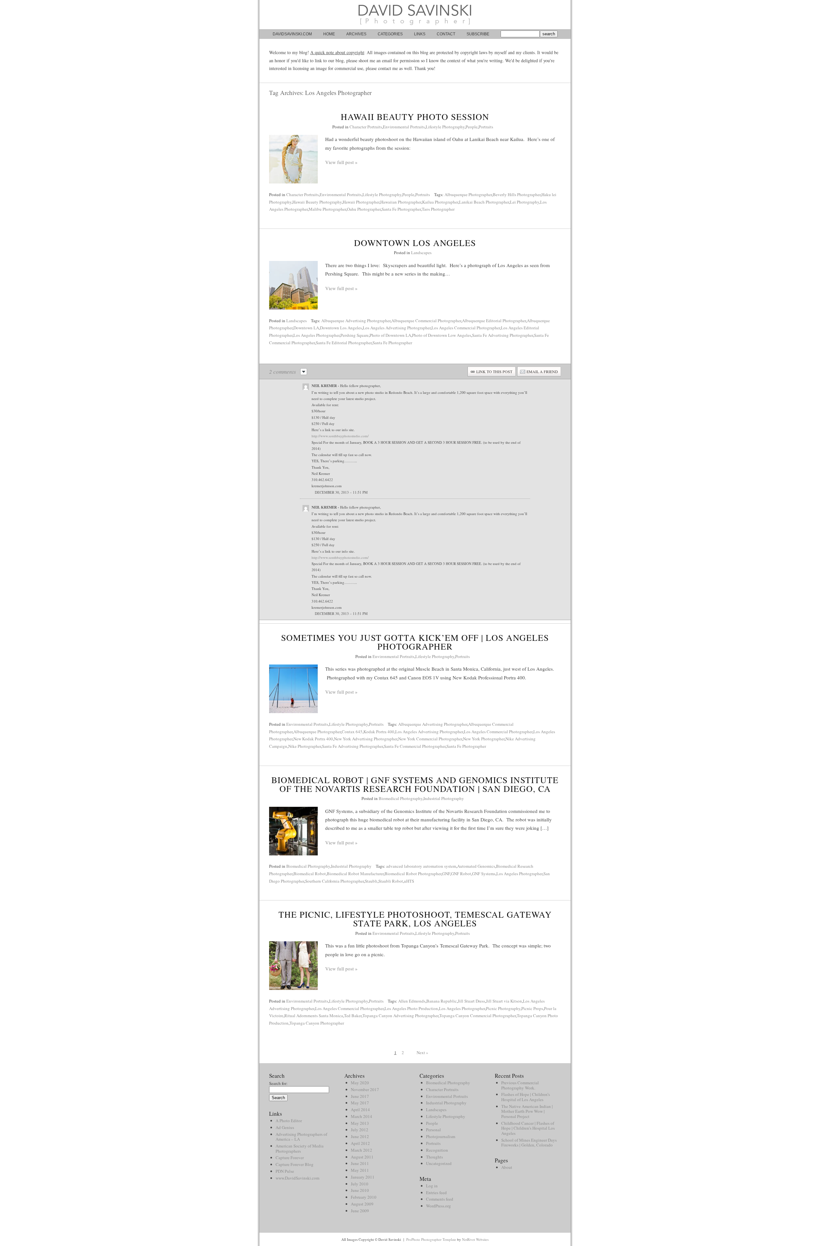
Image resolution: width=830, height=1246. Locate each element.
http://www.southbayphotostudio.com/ (340, 435)
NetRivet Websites (475, 1239)
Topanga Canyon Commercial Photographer (477, 1015)
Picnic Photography (503, 1008)
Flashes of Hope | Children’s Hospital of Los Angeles (525, 1096)
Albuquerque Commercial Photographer (426, 320)
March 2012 (361, 1150)
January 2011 (362, 1177)
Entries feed (436, 1192)
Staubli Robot (390, 881)
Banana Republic (441, 1001)
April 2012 (360, 1143)
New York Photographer (483, 739)
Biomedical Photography (400, 798)
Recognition (437, 1150)
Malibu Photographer (327, 209)
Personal (433, 1130)
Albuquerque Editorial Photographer (494, 320)
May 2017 (360, 1103)
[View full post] (293, 159)
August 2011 (362, 1157)
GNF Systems (483, 873)
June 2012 (360, 1136)
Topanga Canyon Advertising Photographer (400, 1015)
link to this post (494, 371)
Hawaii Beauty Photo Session (415, 117)
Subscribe (478, 34)
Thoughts (434, 1157)
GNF (446, 873)
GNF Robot (461, 873)
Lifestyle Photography (445, 127)
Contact (446, 34)
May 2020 (360, 1083)
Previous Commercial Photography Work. (520, 1085)
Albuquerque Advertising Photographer (355, 320)
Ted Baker (353, 1015)
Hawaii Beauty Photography (317, 202)
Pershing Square (354, 335)
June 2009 (360, 1211)
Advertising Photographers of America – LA (301, 1136)
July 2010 (359, 1184)
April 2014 (360, 1109)
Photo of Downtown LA (390, 335)
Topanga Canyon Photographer (317, 1023)
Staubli (371, 881)
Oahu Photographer (364, 209)
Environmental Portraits (404, 127)
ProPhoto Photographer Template (431, 1239)
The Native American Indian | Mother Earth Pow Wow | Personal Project (527, 1111)
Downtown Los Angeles (415, 243)
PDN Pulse (285, 1171)
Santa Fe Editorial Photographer (344, 343)
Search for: (278, 1083)
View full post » (341, 162)
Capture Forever (290, 1157)
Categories (390, 34)
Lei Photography (524, 202)
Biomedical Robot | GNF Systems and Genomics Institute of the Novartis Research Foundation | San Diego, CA (415, 784)
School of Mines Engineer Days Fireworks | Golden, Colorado (529, 1142)
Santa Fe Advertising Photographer (502, 335)
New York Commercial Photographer (430, 739)
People (472, 127)
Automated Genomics (476, 866)
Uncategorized (439, 1163)
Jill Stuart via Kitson (504, 1001)
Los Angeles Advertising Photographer (397, 328)
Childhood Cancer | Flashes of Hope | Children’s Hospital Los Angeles (528, 1128)
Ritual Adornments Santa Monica (313, 1015)
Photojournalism (440, 1136)
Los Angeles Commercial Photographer (466, 328)
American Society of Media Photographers (300, 1148)
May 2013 (360, 1123)
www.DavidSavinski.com (297, 1178)
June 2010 (360, 1190)
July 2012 (359, 1130)
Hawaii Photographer (361, 202)
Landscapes (421, 252)
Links (419, 34)
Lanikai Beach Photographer (484, 202)
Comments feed (439, 1199)
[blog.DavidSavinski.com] (415, 27)
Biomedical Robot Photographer (413, 873)
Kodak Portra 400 (378, 732)
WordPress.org (438, 1206)
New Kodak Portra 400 (313, 739)
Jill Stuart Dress (471, 1001)
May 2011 (360, 1170)
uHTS (409, 881)
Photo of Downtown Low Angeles (441, 335)
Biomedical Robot (309, 873)
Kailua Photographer (440, 202)
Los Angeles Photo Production (411, 1008)
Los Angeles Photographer (316, 335)
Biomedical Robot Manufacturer (355, 873)
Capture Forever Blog (295, 1164)
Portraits (486, 127)
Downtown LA (306, 328)
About (506, 1167)
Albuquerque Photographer (468, 194)
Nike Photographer (304, 746)
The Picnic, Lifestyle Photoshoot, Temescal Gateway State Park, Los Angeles (415, 919)
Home (329, 34)
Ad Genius (285, 1127)
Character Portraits (366, 127)
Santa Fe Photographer (401, 209)
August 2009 (362, 1204)
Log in (432, 1186)
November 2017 (365, 1089)
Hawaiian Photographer (400, 202)
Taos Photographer (438, 209)
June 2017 (360, 1096)
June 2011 (360, 1163)
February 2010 (363, 1197)
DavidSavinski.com (292, 34)
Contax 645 (352, 732)
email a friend (542, 371)
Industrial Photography (443, 798)
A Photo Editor (289, 1120)
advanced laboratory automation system (421, 866)
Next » (422, 1052)
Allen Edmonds (411, 1001)
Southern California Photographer (334, 881)
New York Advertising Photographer (365, 739)
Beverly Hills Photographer (516, 194)
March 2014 (361, 1116)
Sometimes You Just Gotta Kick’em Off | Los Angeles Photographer (415, 642)
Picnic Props (532, 1008)
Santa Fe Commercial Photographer (414, 746)
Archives (356, 34)
